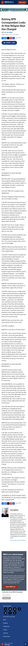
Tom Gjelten (9, 32)
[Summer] (14, 9)
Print (19, 38)
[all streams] (26, 644)
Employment (6, 626)
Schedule (5, 623)
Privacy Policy (6, 636)
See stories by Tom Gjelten (18, 540)
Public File (5, 633)
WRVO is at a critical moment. (13, 554)
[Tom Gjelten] (5, 512)
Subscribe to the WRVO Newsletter (12, 592)
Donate (23, 2)
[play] (2, 644)
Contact (5, 629)
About (4, 619)
